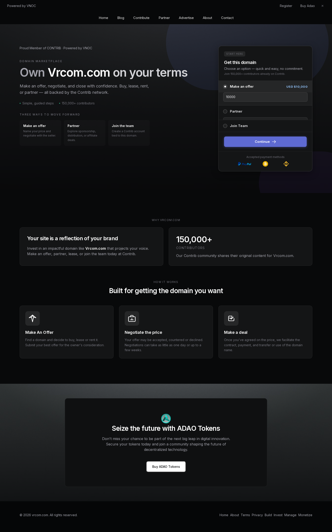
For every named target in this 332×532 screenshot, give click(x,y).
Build (268, 515)
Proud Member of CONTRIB (40, 48)
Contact (227, 18)
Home (103, 18)
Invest (278, 515)
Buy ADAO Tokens (166, 466)
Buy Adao (307, 6)
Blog (120, 18)
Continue (262, 141)
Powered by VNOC (21, 6)
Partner (164, 18)
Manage (290, 515)
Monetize (305, 515)
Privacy (257, 515)
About (207, 18)
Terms (245, 515)
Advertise (186, 18)
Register (286, 6)
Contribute (141, 18)
